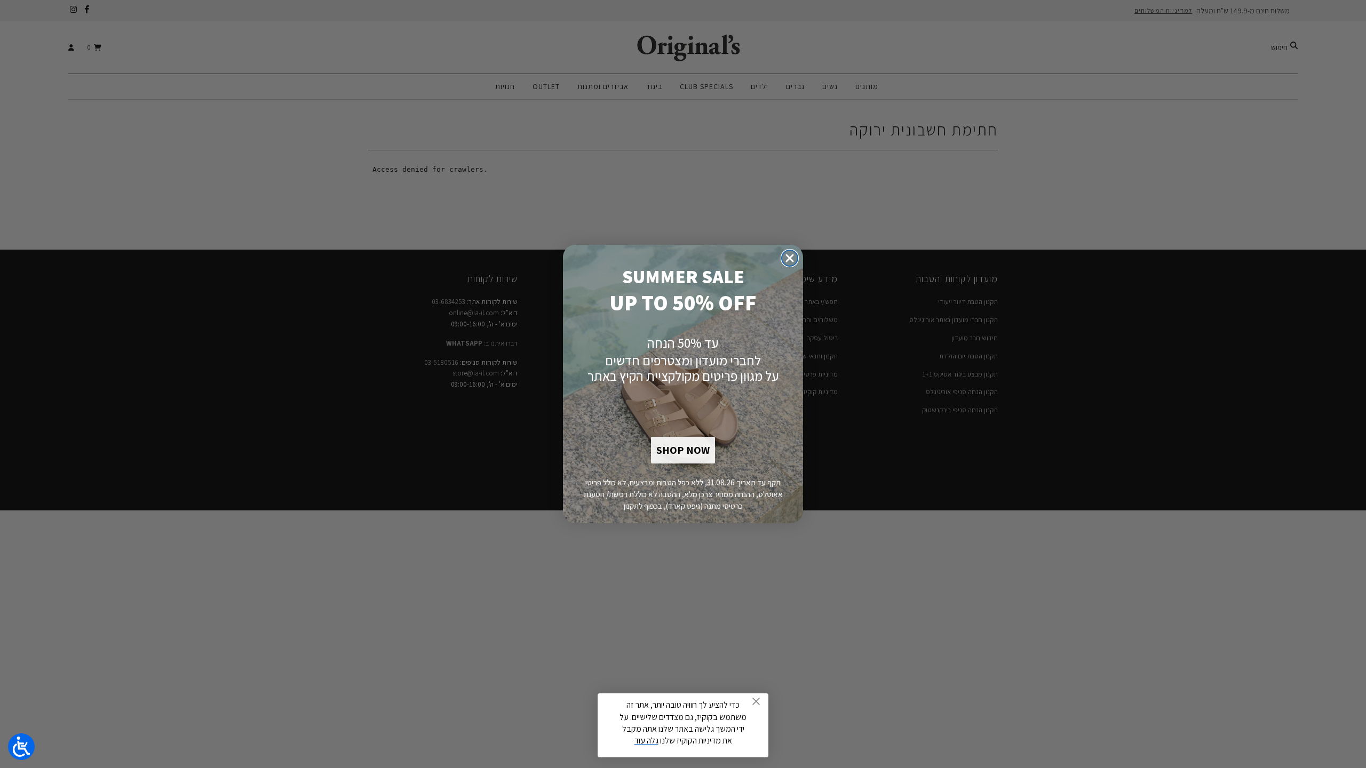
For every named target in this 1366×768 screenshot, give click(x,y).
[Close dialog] (790, 258)
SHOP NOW (683, 450)
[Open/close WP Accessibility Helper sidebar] (21, 746)
